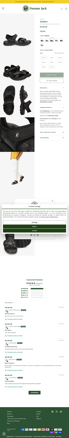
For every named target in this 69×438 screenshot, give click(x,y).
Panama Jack (11, 429)
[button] (43, 27)
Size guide (10, 416)
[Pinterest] (38, 235)
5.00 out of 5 (39, 283)
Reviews (38, 419)
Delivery (9, 411)
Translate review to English (15, 319)
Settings (34, 222)
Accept (34, 230)
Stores (38, 414)
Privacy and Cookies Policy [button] (23, 436)
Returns (9, 414)
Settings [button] (58, 436)
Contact (38, 411)
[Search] (62, 9)
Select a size (52, 75)
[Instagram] (34, 235)
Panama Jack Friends (13, 421)
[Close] (52, 201)
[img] (8, 308)
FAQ (37, 416)
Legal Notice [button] (10, 436)
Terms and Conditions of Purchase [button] (44, 436)
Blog (8, 423)
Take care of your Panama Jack (16, 419)
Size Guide (60, 53)
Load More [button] (35, 393)
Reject (34, 226)
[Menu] (3, 8)
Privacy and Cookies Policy (49, 217)
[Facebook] (31, 235)
